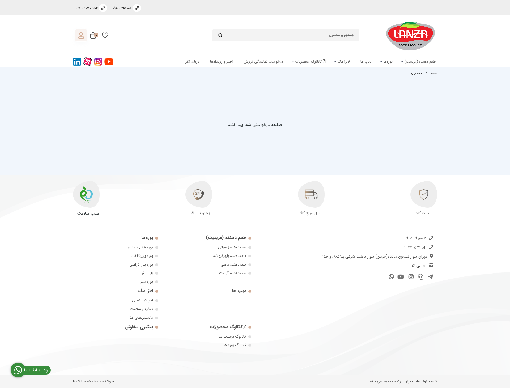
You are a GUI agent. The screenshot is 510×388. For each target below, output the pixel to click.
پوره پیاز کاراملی (141, 264)
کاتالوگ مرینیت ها (232, 336)
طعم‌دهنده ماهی (233, 264)
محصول (416, 73)
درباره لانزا (192, 62)
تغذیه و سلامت (141, 309)
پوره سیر (147, 281)
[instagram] (410, 275)
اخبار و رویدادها (221, 62)
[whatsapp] (390, 275)
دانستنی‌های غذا (141, 318)
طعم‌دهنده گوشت (232, 273)
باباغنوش (146, 273)
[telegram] (429, 275)
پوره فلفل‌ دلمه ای (140, 247)
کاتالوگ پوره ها (234, 345)
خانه (434, 73)
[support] (419, 275)
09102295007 (415, 238)
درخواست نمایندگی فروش (263, 62)
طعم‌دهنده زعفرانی (232, 247)
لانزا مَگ (344, 62)
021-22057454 (414, 247)
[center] (220, 36)
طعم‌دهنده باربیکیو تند (229, 256)
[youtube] (400, 275)
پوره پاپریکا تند (142, 256)
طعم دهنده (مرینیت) (420, 62)
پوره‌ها (388, 62)
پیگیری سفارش (139, 327)
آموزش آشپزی (142, 300)
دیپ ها (366, 62)
